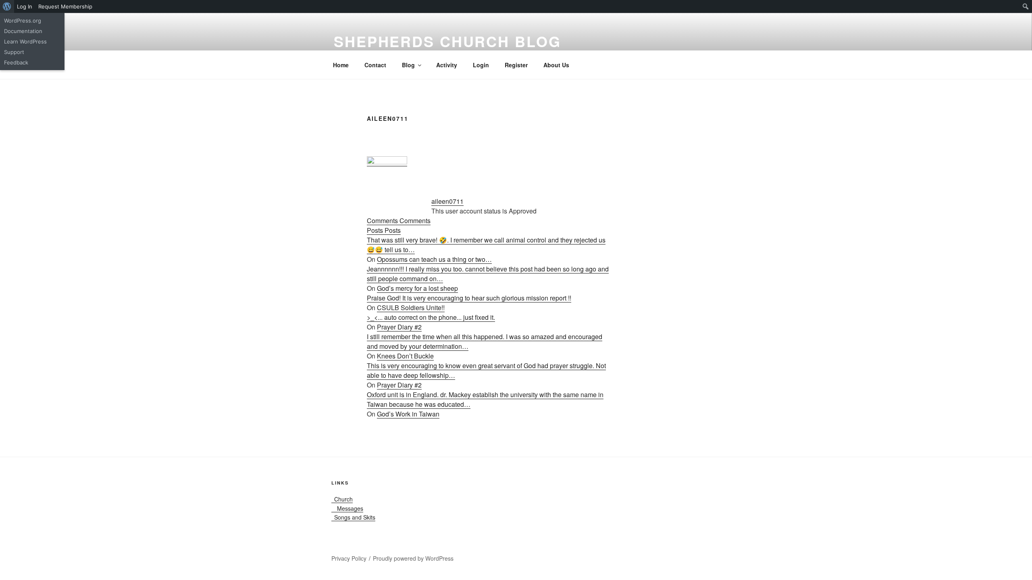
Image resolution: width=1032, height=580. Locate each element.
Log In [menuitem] (24, 6)
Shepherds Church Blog (447, 41)
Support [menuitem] (14, 52)
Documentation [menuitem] (23, 31)
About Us (556, 65)
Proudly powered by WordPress (413, 558)
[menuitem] (7, 6)
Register (516, 65)
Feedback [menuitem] (16, 62)
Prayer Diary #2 (399, 326)
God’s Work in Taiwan (408, 413)
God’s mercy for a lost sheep (417, 288)
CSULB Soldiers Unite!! (411, 307)
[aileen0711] (387, 161)
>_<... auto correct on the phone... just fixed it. (431, 317)
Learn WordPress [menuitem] (25, 41)
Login (481, 65)
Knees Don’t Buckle (405, 355)
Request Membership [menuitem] (65, 6)
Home (341, 65)
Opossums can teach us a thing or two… (434, 259)
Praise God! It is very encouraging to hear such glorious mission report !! (469, 297)
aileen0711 (447, 201)
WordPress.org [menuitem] (22, 20)
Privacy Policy (348, 558)
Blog (408, 65)
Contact (375, 65)
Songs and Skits (353, 517)
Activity (446, 65)
